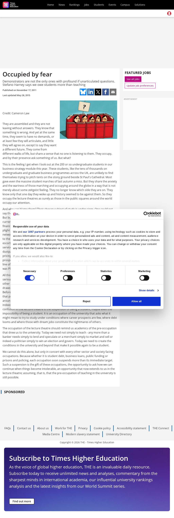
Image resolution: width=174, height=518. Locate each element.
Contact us (24, 428)
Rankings (74, 4)
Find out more (22, 501)
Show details (146, 290)
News (62, 4)
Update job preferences (140, 85)
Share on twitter (98, 92)
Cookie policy (102, 428)
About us (43, 428)
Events (112, 4)
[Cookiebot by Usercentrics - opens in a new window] (146, 214)
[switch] (68, 278)
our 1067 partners (34, 231)
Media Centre (51, 434)
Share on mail (113, 92)
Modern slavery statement (83, 434)
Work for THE (63, 428)
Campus (125, 4)
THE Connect (161, 428)
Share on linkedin (90, 92)
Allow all (136, 301)
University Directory (119, 434)
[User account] (169, 13)
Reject (86, 301)
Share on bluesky (83, 92)
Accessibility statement (131, 428)
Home (50, 4)
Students (99, 4)
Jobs (86, 4)
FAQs (7, 428)
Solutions (140, 4)
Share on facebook (105, 92)
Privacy (83, 428)
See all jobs (133, 79)
